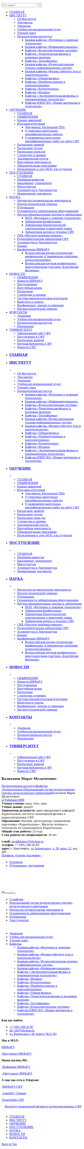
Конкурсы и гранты (30, 301)
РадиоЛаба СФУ (13, 1099)
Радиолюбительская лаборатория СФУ (43, 239)
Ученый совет (26, 33)
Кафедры (15, 944)
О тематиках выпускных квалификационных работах (44, 132)
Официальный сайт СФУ (34, 333)
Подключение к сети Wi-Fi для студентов (44, 169)
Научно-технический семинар (37, 204)
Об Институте (26, 19)
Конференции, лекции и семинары (40, 305)
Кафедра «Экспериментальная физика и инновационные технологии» (51, 97)
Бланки (22, 246)
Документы (25, 22)
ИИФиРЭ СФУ (12, 1086)
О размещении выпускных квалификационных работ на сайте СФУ (52, 139)
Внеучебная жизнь (29, 287)
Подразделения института (34, 36)
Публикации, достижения (26, 865)
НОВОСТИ (19, 667)
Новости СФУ (26, 347)
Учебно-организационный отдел (39, 29)
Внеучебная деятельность (34, 162)
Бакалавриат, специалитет (34, 183)
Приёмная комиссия (30, 179)
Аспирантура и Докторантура (37, 190)
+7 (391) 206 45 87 (21, 1027)
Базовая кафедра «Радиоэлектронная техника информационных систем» (49, 66)
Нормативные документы (34, 193)
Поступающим (27, 284)
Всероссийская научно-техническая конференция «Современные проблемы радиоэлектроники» (51, 256)
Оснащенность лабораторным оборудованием (47, 211)
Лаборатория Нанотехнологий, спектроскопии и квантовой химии (48, 226)
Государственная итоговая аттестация (42, 298)
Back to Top (9, 1144)
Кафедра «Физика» (37, 92)
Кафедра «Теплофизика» (41, 60)
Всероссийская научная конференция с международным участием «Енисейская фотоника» (51, 267)
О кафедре (16, 899)
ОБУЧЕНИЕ (20, 468)
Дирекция (23, 26)
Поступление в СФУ (31, 336)
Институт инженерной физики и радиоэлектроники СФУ (43, 1106)
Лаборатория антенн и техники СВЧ (49, 232)
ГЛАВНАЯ (24, 113)
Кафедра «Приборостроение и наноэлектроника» (45, 83)
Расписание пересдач (31, 151)
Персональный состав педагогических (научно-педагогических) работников (38, 791)
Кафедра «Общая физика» (42, 78)
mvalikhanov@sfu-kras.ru (27, 841)
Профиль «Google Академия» (22, 855)
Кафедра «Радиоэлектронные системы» (51, 50)
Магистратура (26, 186)
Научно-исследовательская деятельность (44, 200)
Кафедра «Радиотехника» (42, 88)
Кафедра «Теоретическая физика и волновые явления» (48, 55)
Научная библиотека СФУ (34, 343)
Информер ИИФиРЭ (16, 1066)
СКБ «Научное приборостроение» (40, 235)
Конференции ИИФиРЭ (33, 249)
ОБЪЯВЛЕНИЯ (27, 116)
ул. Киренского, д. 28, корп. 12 (51, 848)
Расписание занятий (30, 144)
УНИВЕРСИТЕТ (24, 746)
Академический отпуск (32, 158)
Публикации (25, 207)
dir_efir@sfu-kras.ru (21, 1030)
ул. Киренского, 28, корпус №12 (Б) (32, 1034)
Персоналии (25, 326)
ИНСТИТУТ (20, 362)
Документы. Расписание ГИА (45, 127)
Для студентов (19, 920)
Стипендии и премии (31, 155)
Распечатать (9, 893)
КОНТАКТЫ (20, 717)
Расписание (25, 291)
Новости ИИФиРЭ (29, 280)
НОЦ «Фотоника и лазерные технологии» (53, 218)
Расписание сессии (30, 148)
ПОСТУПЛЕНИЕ (24, 543)
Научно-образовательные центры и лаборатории (49, 214)
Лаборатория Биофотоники (43, 221)
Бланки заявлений (29, 120)
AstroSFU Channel (14, 1093)
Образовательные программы (37, 165)
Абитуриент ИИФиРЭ (16, 1053)
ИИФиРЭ (8, 1047)
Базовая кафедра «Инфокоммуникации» (51, 46)
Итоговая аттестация (31, 123)
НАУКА (16, 579)
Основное (16, 862)
